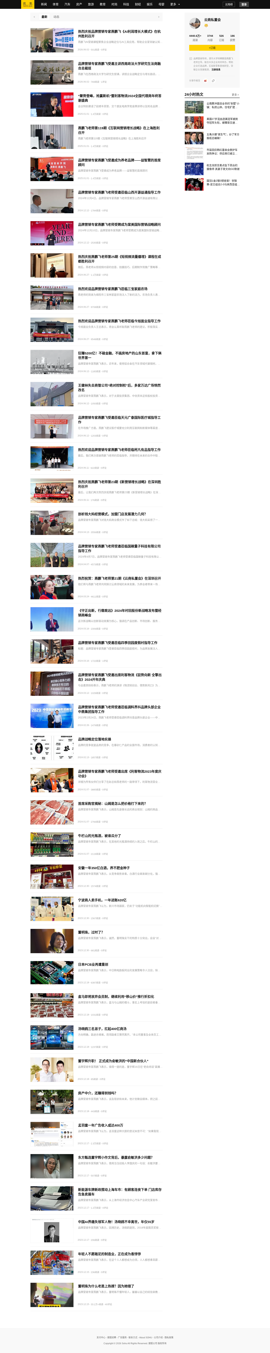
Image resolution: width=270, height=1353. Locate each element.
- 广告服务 (121, 1337)
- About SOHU (144, 1337)
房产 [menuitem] (79, 4)
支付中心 (101, 1337)
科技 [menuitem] (126, 4)
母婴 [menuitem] (161, 4)
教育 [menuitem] (103, 4)
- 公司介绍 (157, 1337)
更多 (235, 94)
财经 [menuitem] (138, 4)
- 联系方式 (132, 1337)
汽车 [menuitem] (67, 4)
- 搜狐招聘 (110, 1337)
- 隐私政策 (168, 1337)
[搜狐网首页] (27, 4)
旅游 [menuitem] (91, 4)
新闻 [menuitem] (44, 4)
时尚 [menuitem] (114, 4)
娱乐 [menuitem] (150, 4)
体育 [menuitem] (56, 4)
